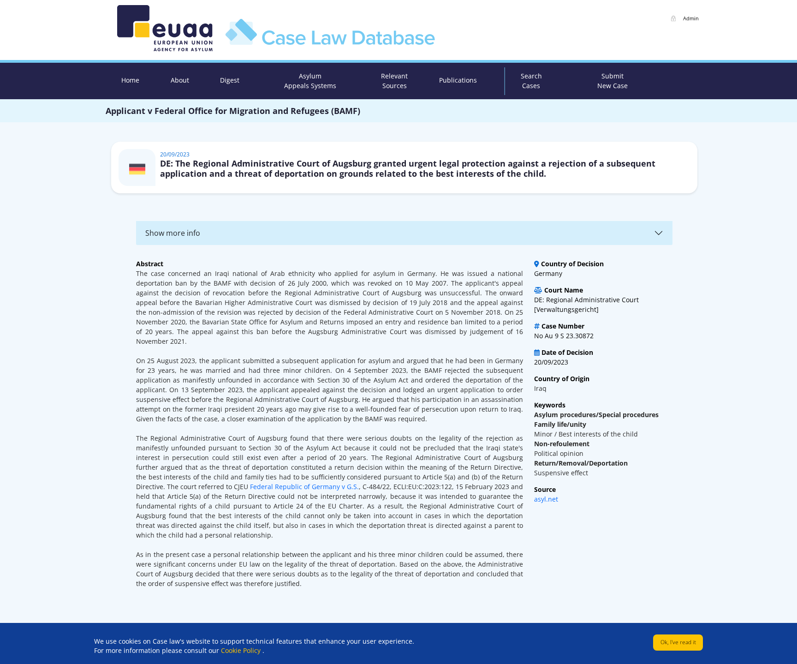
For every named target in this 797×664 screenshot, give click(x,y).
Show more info (172, 233)
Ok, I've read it (678, 642)
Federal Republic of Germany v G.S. (304, 486)
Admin (691, 18)
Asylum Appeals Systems (310, 81)
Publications (458, 80)
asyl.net (546, 499)
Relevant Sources (394, 81)
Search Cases (531, 81)
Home (130, 80)
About (180, 80)
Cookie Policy (241, 650)
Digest (229, 80)
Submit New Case (612, 81)
